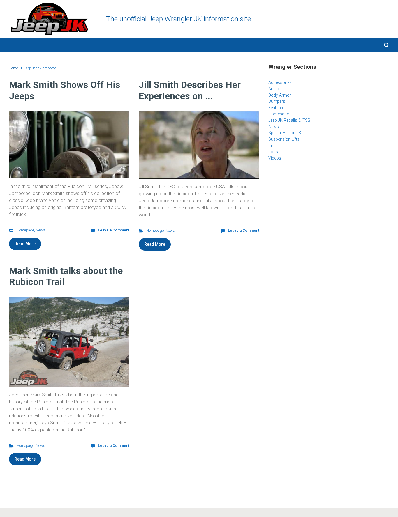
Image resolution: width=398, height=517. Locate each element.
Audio (273, 88)
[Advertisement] (328, 212)
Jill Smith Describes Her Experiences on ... (190, 90)
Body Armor (279, 95)
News (40, 230)
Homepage (25, 230)
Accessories (280, 82)
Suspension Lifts (284, 139)
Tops (273, 151)
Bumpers (276, 101)
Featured (276, 107)
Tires (273, 145)
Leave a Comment (113, 230)
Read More (25, 243)
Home (13, 68)
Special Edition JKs (286, 132)
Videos (274, 158)
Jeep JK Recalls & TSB (289, 120)
